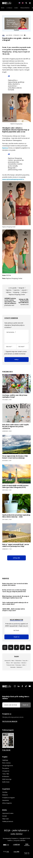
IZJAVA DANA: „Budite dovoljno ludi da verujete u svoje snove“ (13, 609)
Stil (3, 35)
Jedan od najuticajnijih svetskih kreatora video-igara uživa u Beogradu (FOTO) (15, 486)
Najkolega (5, 760)
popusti (24, 290)
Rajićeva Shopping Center (17, 294)
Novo (2, 8)
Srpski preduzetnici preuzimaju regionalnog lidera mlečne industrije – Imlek (16, 516)
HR (12, 663)
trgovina (8, 290)
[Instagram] (4, 647)
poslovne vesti (10, 665)
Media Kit (5, 795)
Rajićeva (5, 148)
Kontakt (4, 816)
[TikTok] (22, 647)
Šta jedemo (5, 768)
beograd (21, 288)
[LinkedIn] (10, 647)
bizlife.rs (10, 840)
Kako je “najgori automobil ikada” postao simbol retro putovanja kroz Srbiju (15, 545)
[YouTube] (28, 647)
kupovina (16, 290)
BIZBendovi (5, 776)
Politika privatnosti (7, 821)
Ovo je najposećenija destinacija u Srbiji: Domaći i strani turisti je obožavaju (15, 457)
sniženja (24, 292)
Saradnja (4, 792)
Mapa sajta (5, 819)
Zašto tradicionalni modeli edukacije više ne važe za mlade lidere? (15, 603)
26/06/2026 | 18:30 (6, 431)
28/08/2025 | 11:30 (6, 549)
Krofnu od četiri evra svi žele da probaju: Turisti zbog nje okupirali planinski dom (14, 590)
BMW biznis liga (6, 779)
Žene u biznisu (6, 763)
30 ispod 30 (7, 660)
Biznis (16, 8)
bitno (13, 660)
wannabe (12, 667)
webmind (19, 667)
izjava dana (17, 663)
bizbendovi (18, 660)
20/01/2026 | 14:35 (6, 490)
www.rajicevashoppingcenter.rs (13, 179)
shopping (16, 292)
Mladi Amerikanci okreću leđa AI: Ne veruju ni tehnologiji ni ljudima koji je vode (15, 597)
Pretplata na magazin (8, 797)
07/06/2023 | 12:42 (18, 35)
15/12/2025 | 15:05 (6, 399)
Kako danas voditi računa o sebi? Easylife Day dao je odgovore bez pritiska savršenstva (15, 426)
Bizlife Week (5, 782)
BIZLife (10, 35)
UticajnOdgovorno (7, 765)
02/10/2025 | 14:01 (6, 460)
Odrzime (23, 663)
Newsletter (5, 800)
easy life (25, 660)
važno (23, 665)
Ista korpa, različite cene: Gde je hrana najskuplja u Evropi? (14, 396)
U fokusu (9, 8)
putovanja (18, 665)
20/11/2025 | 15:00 (6, 519)
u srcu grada (12, 288)
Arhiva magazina (7, 803)
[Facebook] (16, 647)
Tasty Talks (5, 774)
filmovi (8, 663)
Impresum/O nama (7, 813)
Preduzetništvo (25, 8)
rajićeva (8, 292)
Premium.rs (14, 838)
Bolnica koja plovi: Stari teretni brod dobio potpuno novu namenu (15, 584)
